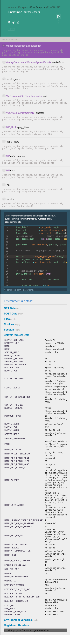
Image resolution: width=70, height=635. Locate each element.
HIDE (11, 29)
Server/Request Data (16, 335)
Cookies (9, 324)
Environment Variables (18, 620)
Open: (30, 218)
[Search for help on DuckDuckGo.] (13, 22)
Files (7, 319)
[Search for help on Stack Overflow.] (18, 22)
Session (9, 329)
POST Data (10, 313)
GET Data (10, 308)
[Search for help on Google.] (9, 22)
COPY (58, 16)
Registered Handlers (16, 625)
